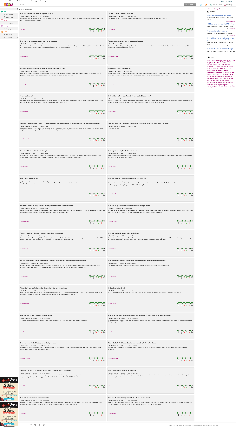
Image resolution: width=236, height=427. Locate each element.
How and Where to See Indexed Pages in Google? (36, 14)
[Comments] (98, 31)
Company (8, 29)
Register (230, 1)
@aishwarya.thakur (113, 84)
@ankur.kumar (112, 139)
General (23, 236)
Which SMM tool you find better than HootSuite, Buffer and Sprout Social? (44, 288)
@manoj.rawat (112, 413)
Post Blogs (229, 4)
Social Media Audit (26, 96)
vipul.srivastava (231, 21)
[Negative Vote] (93, 31)
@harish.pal (23, 413)
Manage (6, 26)
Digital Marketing (25, 16)
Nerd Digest (9, 34)
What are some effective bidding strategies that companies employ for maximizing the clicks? (138, 123)
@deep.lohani (112, 331)
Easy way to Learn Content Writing (119, 68)
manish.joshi (232, 53)
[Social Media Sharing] (101, 31)
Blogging (111, 71)
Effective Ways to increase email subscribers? (123, 370)
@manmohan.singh (113, 56)
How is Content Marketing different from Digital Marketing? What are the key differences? (137, 260)
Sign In (222, 1)
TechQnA (35, 16)
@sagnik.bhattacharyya (114, 193)
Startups (111, 208)
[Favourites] (96, 31)
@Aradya (22, 29)
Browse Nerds (9, 17)
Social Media (112, 44)
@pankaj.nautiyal (112, 221)
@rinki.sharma (24, 111)
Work (5, 20)
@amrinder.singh (24, 139)
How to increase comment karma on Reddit (34, 398)
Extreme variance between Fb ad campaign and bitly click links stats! (42, 68)
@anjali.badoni (24, 166)
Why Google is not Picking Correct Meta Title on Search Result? (129, 398)
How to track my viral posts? (29, 178)
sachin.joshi (232, 46)
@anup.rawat (111, 29)
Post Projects (9, 14)
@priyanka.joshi (24, 193)
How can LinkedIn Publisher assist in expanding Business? (127, 178)
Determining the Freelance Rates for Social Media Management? (129, 96)
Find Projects (9, 23)
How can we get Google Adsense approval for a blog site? (39, 41)
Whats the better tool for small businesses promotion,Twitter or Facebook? (132, 343)
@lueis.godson (112, 386)
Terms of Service (182, 425)
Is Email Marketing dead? (116, 288)
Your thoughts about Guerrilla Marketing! (33, 151)
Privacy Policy (172, 425)
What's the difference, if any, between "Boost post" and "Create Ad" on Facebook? (46, 206)
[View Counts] (104, 31)
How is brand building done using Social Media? (124, 233)
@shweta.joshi (24, 84)
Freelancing (112, 98)
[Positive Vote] (90, 31)
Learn (5, 31)
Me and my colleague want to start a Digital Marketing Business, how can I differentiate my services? (53, 260)
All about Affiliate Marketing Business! (120, 14)
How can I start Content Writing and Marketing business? (38, 343)
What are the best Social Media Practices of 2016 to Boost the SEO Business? (45, 370)
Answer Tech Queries (25, 9)
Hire (5, 11)
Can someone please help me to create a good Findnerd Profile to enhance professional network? (140, 315)
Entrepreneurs (113, 181)
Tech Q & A (9, 37)
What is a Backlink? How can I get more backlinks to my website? (41, 233)
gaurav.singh (232, 28)
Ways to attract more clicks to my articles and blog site (125, 41)
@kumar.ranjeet (24, 56)
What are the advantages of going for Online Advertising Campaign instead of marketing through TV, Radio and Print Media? (60, 123)
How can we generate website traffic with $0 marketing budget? (129, 206)
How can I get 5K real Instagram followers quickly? (36, 315)
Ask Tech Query (217, 4)
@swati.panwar (24, 248)
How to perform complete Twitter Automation (122, 151)
